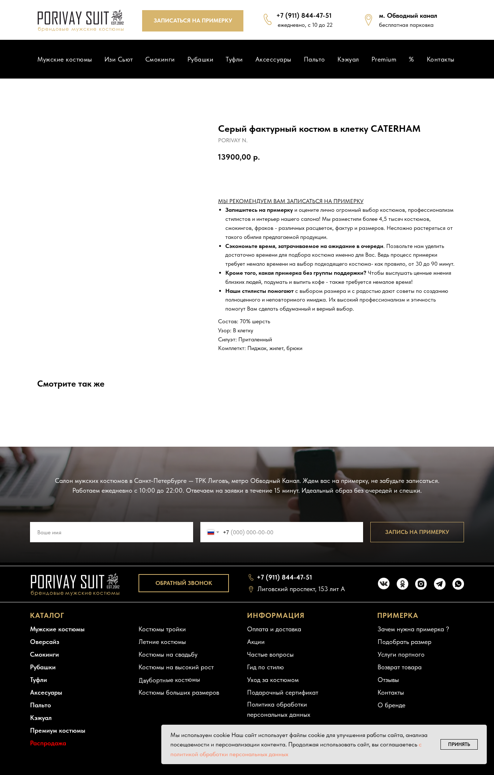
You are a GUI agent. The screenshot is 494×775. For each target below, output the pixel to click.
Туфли (234, 59)
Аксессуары (273, 59)
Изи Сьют (119, 59)
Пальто (314, 59)
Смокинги (160, 59)
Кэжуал (348, 59)
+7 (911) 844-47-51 (304, 15)
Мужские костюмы (64, 59)
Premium (384, 59)
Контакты (441, 59)
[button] (192, 20)
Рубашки (200, 59)
